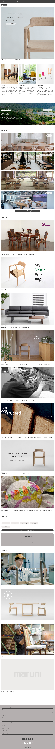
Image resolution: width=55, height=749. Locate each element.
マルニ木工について (7, 707)
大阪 (15, 523)
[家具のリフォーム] (27, 639)
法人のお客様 (5, 728)
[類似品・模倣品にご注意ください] (27, 674)
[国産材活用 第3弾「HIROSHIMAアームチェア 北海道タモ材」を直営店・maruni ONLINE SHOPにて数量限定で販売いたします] (27, 345)
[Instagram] (22, 743)
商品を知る (5, 715)
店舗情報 (4, 720)
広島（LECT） (24, 523)
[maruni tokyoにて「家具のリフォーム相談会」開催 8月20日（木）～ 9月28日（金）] (27, 382)
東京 (6, 523)
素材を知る (5, 712)
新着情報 (4, 725)
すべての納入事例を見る (26, 211)
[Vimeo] (30, 743)
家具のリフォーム (6, 717)
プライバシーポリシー (27, 747)
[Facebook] (25, 743)
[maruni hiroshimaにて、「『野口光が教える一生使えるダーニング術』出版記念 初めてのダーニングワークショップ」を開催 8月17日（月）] (27, 492)
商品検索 (4, 709)
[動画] (27, 604)
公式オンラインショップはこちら (10, 1)
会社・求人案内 (6, 730)
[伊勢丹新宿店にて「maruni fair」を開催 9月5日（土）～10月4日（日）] (27, 309)
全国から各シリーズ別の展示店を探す (27, 530)
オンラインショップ (7, 722)
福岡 (6, 526)
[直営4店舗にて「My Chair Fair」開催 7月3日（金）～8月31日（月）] (27, 272)
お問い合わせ (5, 733)
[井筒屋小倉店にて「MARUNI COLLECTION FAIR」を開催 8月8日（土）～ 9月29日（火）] (27, 455)
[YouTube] (27, 743)
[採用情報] (27, 569)
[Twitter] (32, 743)
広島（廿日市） (34, 523)
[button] (53, 4)
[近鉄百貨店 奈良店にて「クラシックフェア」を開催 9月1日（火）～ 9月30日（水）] (27, 235)
